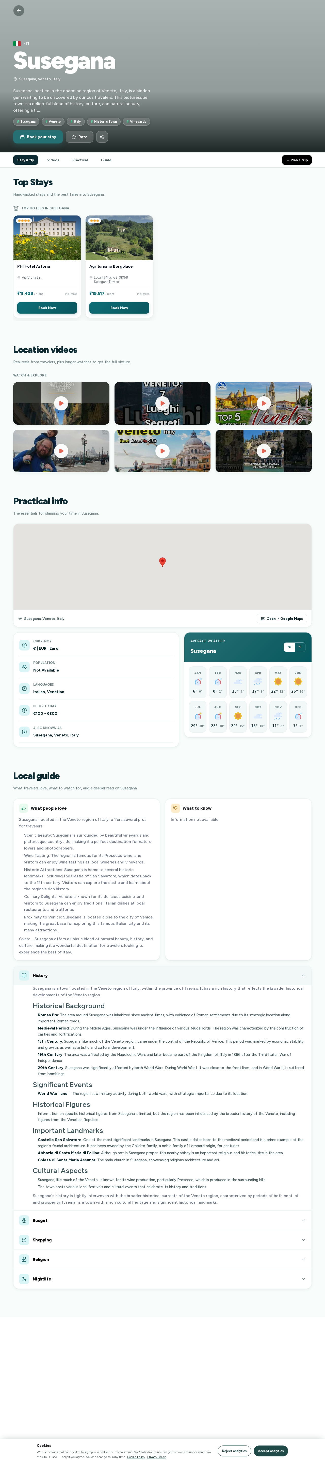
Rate (83, 137)
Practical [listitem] (80, 160)
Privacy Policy (156, 1457)
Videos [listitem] (53, 160)
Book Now (47, 308)
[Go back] (18, 10)
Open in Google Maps (285, 619)
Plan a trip (299, 160)
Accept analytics (271, 1451)
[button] (47, 266)
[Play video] (61, 403)
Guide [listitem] (106, 160)
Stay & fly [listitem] (25, 160)
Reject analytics (234, 1451)
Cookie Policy (136, 1457)
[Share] (102, 137)
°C (289, 647)
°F (300, 647)
